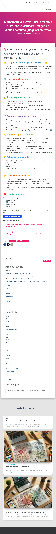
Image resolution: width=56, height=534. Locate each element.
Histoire (42, 2)
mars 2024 (8, 306)
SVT (36, 2)
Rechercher (8, 258)
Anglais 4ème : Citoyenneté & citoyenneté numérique (18, 273)
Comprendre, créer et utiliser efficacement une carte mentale (24, 512)
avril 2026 (8, 285)
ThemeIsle (50, 530)
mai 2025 (8, 293)
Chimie (7, 334)
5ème (7, 321)
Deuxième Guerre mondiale (12, 339)
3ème (7, 316)
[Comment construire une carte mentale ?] (28, 446)
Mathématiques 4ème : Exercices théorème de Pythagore (23, 421)
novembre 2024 (9, 298)
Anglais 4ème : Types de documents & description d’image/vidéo (20, 276)
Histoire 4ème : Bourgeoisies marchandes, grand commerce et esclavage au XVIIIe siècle (26, 281)
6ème (7, 324)
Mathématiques (29, 2)
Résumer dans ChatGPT (12, 216)
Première (8, 366)
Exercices (8, 347)
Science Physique (47, 5)
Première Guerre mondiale (12, 368)
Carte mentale (13, 241)
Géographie (37, 5)
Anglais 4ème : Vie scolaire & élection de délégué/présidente (19, 278)
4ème (7, 318)
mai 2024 (8, 304)
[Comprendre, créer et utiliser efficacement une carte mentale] (28, 492)
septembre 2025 (9, 291)
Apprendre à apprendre (11, 329)
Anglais (49, 2)
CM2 (19, 241)
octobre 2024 (9, 301)
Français (30, 5)
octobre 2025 (9, 288)
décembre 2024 (9, 296)
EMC (7, 342)
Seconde (8, 374)
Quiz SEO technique (10, 270)
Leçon (7, 358)
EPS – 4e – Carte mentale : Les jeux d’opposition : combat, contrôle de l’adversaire (29, 228)
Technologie (48, 9)
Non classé (8, 363)
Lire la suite (38, 426)
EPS (7, 345)
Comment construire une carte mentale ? (18, 466)
